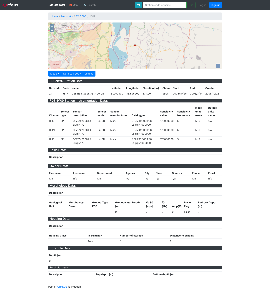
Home (54, 16)
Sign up (215, 5)
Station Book (57, 5)
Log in (202, 5)
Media (54, 73)
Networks (67, 16)
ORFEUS (62, 286)
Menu (76, 5)
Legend (89, 73)
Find (190, 5)
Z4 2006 (81, 16)
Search (91, 5)
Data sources (71, 73)
